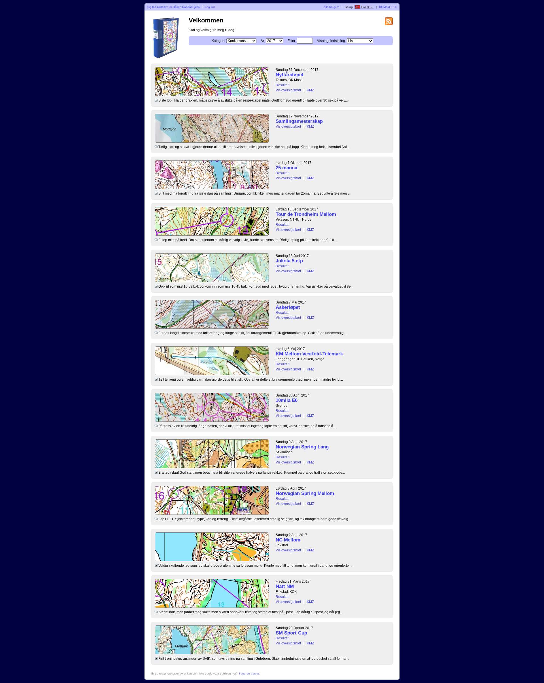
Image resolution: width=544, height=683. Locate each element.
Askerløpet (288, 307)
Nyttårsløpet (289, 74)
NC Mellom (288, 540)
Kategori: (219, 41)
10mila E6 (287, 400)
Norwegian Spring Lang (302, 447)
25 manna (286, 167)
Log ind (210, 7)
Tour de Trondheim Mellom (306, 214)
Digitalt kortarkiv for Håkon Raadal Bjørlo (173, 7)
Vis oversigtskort (288, 90)
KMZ (310, 90)
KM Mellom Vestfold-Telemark (309, 354)
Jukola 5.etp (289, 260)
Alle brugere (331, 7)
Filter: (292, 41)
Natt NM (285, 586)
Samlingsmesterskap (299, 121)
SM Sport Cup (291, 633)
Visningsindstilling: (331, 41)
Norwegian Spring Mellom (305, 493)
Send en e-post (249, 673)
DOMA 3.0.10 (388, 7)
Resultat (282, 85)
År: (263, 41)
